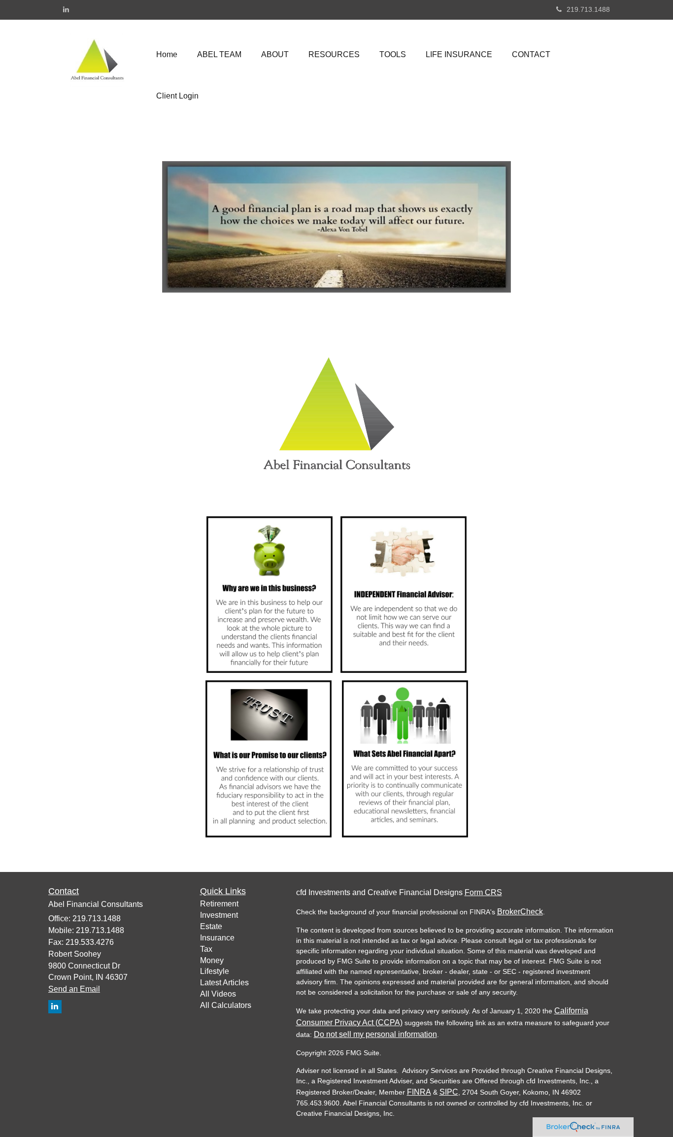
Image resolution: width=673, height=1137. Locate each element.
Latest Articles (224, 982)
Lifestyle (214, 971)
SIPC (448, 1092)
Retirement (219, 904)
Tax (206, 949)
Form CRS (483, 892)
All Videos (218, 994)
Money (212, 960)
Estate (211, 926)
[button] (219, 54)
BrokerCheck (520, 911)
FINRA (419, 1092)
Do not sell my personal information (375, 1034)
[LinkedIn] (66, 9)
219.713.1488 (588, 9)
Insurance (217, 938)
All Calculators (225, 1005)
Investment (219, 915)
